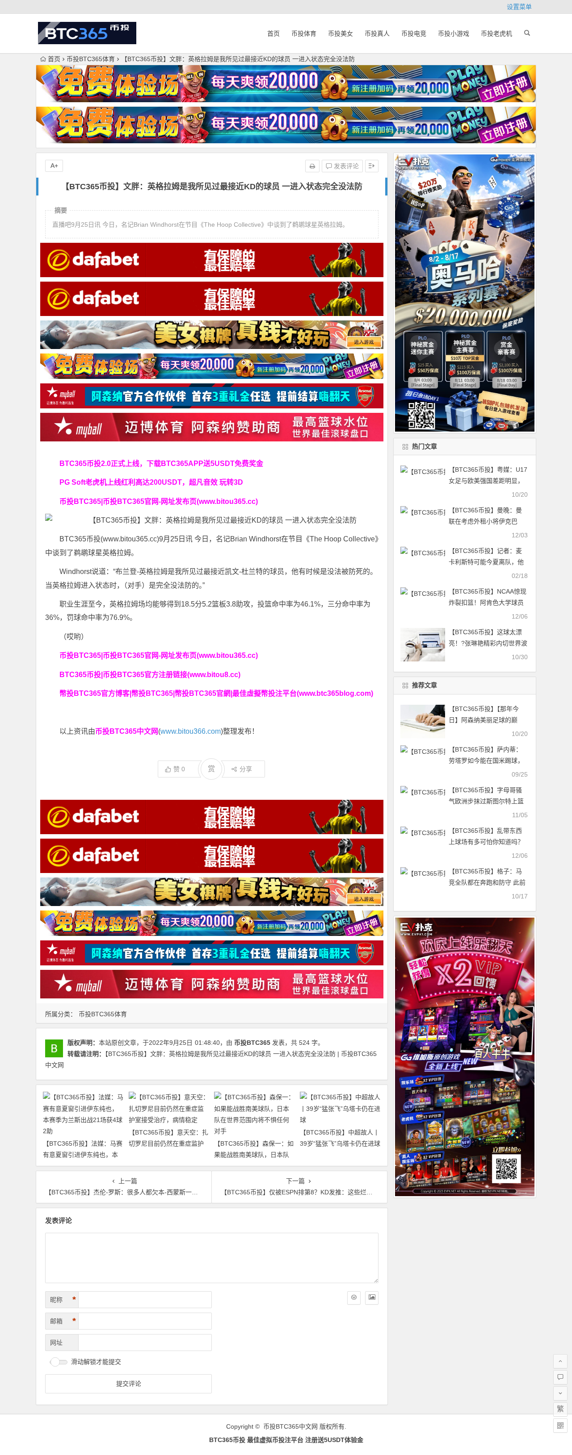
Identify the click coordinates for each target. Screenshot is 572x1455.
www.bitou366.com (190, 731)
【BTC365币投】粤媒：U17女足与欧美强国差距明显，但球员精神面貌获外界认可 (488, 480)
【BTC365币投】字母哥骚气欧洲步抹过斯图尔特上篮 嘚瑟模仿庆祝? (486, 801)
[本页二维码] (560, 1425)
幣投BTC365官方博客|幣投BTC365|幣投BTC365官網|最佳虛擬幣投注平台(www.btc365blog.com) (216, 693)
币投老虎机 (496, 33)
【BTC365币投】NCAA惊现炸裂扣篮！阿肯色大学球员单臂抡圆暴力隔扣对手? (487, 602)
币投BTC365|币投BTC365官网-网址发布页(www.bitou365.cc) (158, 501)
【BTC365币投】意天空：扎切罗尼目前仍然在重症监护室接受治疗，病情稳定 (168, 1143)
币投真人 (377, 33)
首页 (273, 33)
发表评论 (345, 166)
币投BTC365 (252, 1042)
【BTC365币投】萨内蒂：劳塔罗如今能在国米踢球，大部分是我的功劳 (486, 760)
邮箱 (63, 1321)
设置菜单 (519, 6)
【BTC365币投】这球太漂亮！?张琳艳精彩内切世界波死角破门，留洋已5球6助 (488, 643)
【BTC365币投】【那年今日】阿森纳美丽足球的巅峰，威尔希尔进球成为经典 (486, 720)
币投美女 (340, 33)
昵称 (63, 1300)
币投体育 (303, 33)
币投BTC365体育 (91, 58)
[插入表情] (354, 1298)
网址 (56, 1342)
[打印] (312, 166)
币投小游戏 (453, 33)
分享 (246, 769)
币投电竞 (413, 33)
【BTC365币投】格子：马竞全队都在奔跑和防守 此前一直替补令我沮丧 (487, 882)
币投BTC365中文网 (290, 1426)
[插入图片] (372, 1298)
